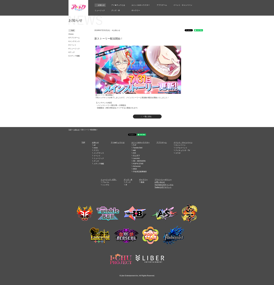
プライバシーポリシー (163, 180)
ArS (134, 153)
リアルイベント (181, 148)
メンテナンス (99, 153)
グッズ (96, 161)
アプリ (96, 150)
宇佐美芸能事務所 (140, 171)
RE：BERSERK (139, 161)
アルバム (105, 182)
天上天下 (136, 156)
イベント (97, 156)
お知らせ (77, 130)
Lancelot (136, 158)
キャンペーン (180, 145)
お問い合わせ (160, 182)
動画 (142, 182)
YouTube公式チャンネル (164, 185)
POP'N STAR (138, 164)
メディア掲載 (99, 164)
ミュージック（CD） (109, 180)
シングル (105, 185)
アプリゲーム (161, 142)
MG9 (135, 169)
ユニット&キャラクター (140, 142)
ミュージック (99, 158)
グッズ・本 (128, 180)
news (96, 148)
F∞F (134, 145)
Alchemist (137, 166)
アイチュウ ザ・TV (182, 150)
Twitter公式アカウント (163, 187)
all (94, 145)
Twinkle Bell (137, 148)
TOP (70, 130)
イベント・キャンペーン (183, 142)
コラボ (177, 153)
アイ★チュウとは (117, 142)
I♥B (134, 150)
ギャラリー (143, 180)
